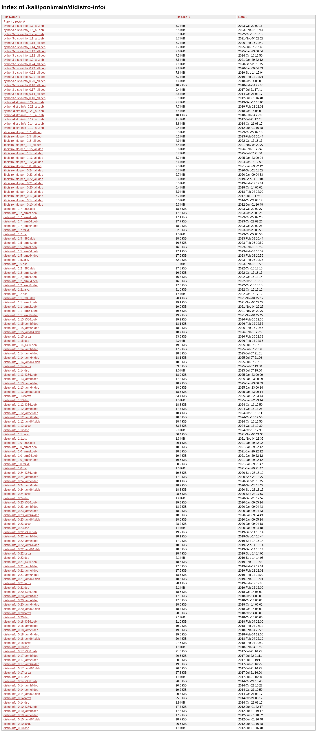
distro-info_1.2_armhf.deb (20, 272)
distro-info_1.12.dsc (16, 430)
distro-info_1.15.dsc (16, 340)
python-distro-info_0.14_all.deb (23, 123)
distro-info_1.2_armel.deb (20, 276)
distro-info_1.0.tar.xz (16, 464)
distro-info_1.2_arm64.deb (20, 281)
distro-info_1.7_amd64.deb (20, 225)
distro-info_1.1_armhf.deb (20, 302)
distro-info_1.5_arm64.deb (20, 251)
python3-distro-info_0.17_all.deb (24, 89)
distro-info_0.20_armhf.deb (20, 596)
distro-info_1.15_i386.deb (20, 319)
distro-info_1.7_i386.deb (19, 208)
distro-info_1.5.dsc (15, 264)
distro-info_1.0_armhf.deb (20, 447)
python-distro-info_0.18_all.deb (23, 115)
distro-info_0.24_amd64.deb (21, 489)
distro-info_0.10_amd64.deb (21, 719)
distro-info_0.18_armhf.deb (20, 625)
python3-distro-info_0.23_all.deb (24, 68)
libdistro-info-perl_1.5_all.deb (22, 136)
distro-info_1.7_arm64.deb (20, 221)
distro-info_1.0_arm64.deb (20, 455)
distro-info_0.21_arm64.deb (21, 574)
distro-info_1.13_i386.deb (20, 374)
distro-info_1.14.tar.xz (17, 366)
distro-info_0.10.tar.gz (17, 723)
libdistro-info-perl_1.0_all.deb (22, 166)
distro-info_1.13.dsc (16, 400)
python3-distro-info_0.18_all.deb (24, 85)
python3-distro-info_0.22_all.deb (24, 72)
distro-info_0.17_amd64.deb (21, 668)
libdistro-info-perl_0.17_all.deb (23, 196)
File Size (181, 17)
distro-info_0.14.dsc (16, 702)
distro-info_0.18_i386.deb (20, 621)
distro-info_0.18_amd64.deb (21, 638)
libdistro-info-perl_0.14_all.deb (23, 200)
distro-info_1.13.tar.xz (17, 396)
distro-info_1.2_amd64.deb (20, 285)
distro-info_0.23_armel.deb (20, 510)
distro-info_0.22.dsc (16, 557)
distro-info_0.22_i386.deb (20, 532)
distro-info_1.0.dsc (15, 468)
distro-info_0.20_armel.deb (20, 600)
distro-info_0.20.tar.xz (17, 613)
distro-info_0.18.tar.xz (17, 642)
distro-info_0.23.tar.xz (17, 523)
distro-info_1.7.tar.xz (16, 230)
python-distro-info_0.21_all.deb (23, 106)
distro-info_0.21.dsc (16, 587)
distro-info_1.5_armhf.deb (20, 242)
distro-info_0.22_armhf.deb (20, 536)
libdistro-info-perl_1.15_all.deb (23, 149)
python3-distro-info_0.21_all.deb (24, 76)
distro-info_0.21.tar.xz (17, 583)
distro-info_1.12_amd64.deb (21, 421)
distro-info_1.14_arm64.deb (21, 357)
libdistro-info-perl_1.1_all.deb (22, 144)
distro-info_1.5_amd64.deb (20, 255)
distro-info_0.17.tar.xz (17, 672)
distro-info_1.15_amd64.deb (21, 332)
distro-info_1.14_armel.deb (20, 353)
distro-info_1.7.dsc (15, 234)
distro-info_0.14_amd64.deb (21, 693)
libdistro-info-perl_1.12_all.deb (23, 162)
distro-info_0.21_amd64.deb (21, 579)
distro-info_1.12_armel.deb (20, 413)
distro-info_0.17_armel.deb (20, 660)
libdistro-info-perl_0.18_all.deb (23, 191)
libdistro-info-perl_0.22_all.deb (23, 179)
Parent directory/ (14, 21)
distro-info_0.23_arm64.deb (21, 515)
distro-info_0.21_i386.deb (20, 562)
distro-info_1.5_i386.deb (19, 238)
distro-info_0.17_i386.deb (20, 651)
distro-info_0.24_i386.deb (20, 472)
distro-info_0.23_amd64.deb (21, 519)
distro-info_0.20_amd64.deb (21, 608)
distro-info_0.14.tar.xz (17, 698)
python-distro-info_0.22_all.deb (23, 102)
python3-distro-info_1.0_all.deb (23, 59)
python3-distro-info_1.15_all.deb (24, 42)
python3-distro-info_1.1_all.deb (23, 38)
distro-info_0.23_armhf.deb (20, 506)
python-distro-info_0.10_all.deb (23, 127)
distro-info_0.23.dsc (16, 528)
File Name (10, 17)
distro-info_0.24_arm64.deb (21, 485)
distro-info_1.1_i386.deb (19, 298)
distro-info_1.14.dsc (16, 370)
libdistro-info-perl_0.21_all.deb (23, 183)
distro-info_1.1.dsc (15, 438)
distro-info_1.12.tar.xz (17, 425)
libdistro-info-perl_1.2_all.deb (22, 140)
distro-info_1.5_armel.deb (20, 247)
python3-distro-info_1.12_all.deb (24, 55)
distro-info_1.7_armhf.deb (20, 213)
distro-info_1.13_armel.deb (20, 383)
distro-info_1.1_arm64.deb (20, 310)
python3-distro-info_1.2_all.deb (23, 34)
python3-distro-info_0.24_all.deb (24, 64)
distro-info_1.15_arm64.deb (21, 327)
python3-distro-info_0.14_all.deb (24, 93)
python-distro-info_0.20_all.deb (23, 111)
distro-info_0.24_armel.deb (20, 481)
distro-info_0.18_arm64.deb (21, 634)
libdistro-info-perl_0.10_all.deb (23, 204)
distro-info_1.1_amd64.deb (20, 315)
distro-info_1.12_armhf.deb (20, 408)
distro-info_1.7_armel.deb (20, 217)
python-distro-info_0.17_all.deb (23, 119)
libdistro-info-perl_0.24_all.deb (23, 170)
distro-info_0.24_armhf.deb (20, 477)
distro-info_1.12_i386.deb (20, 404)
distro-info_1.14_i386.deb (20, 345)
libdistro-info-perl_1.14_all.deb (23, 153)
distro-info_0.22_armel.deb (20, 540)
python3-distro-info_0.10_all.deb (24, 98)
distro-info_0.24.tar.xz (17, 493)
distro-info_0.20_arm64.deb (21, 604)
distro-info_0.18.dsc (16, 647)
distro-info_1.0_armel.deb (20, 451)
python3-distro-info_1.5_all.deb (23, 30)
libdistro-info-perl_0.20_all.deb (23, 187)
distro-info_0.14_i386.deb (20, 681)
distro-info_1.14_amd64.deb (21, 362)
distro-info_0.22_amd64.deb (21, 549)
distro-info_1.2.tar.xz (16, 289)
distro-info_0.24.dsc (16, 498)
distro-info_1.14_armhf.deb (20, 349)
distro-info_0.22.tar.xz (17, 553)
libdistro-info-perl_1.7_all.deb (22, 132)
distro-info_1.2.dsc (15, 294)
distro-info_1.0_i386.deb (19, 442)
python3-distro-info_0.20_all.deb (24, 81)
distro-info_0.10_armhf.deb (20, 711)
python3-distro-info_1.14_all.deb (24, 47)
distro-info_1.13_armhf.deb (20, 379)
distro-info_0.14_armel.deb (20, 689)
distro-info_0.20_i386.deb (20, 591)
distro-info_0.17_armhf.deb (20, 655)
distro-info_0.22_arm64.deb (21, 545)
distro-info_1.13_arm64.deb (21, 387)
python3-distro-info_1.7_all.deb (23, 25)
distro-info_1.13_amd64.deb (21, 391)
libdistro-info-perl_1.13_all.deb (23, 157)
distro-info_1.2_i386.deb (19, 268)
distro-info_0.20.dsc (16, 617)
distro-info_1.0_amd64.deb (20, 459)
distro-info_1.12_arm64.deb (21, 417)
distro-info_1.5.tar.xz (16, 259)
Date (241, 17)
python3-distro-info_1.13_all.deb (24, 51)
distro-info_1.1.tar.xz (16, 434)
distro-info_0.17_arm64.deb (21, 664)
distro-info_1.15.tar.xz (17, 336)
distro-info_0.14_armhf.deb (20, 685)
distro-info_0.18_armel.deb (20, 630)
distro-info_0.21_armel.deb (20, 570)
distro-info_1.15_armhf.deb (20, 323)
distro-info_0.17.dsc (16, 677)
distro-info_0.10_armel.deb (20, 715)
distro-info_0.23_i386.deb (20, 502)
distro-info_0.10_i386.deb (20, 706)
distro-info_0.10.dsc (16, 728)
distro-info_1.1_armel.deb (20, 306)
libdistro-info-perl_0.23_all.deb (23, 174)
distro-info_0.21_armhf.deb (20, 566)
